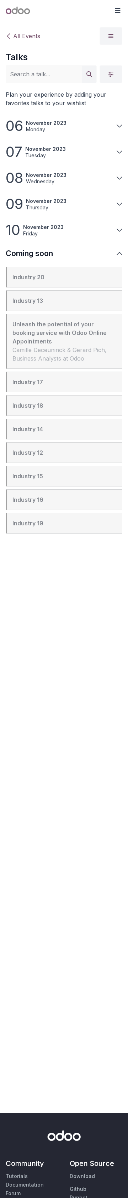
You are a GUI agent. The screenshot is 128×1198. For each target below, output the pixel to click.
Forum (13, 1193)
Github (78, 1189)
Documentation (25, 1185)
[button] (117, 10)
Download (82, 1176)
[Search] (89, 74)
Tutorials (17, 1176)
